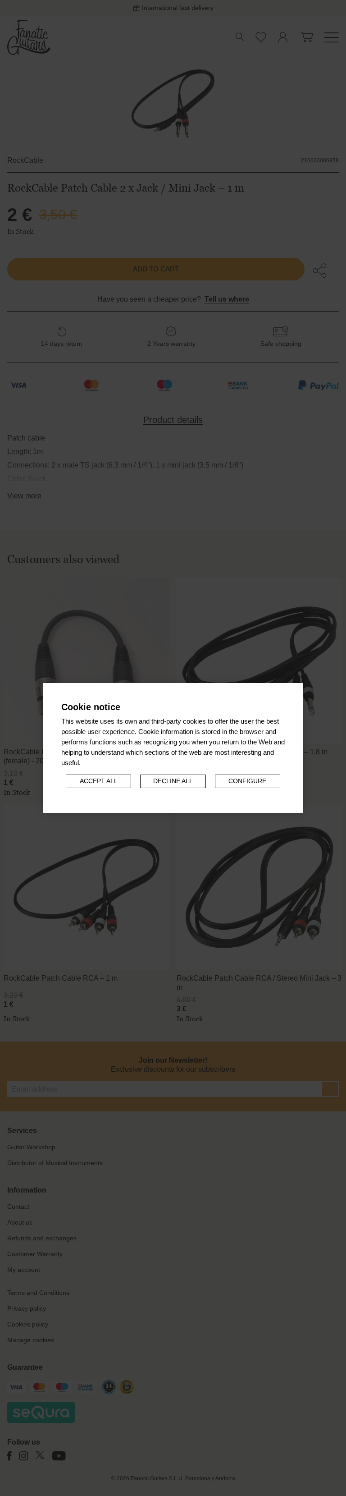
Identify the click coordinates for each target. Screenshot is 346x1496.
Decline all (173, 781)
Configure (247, 781)
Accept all (99, 781)
